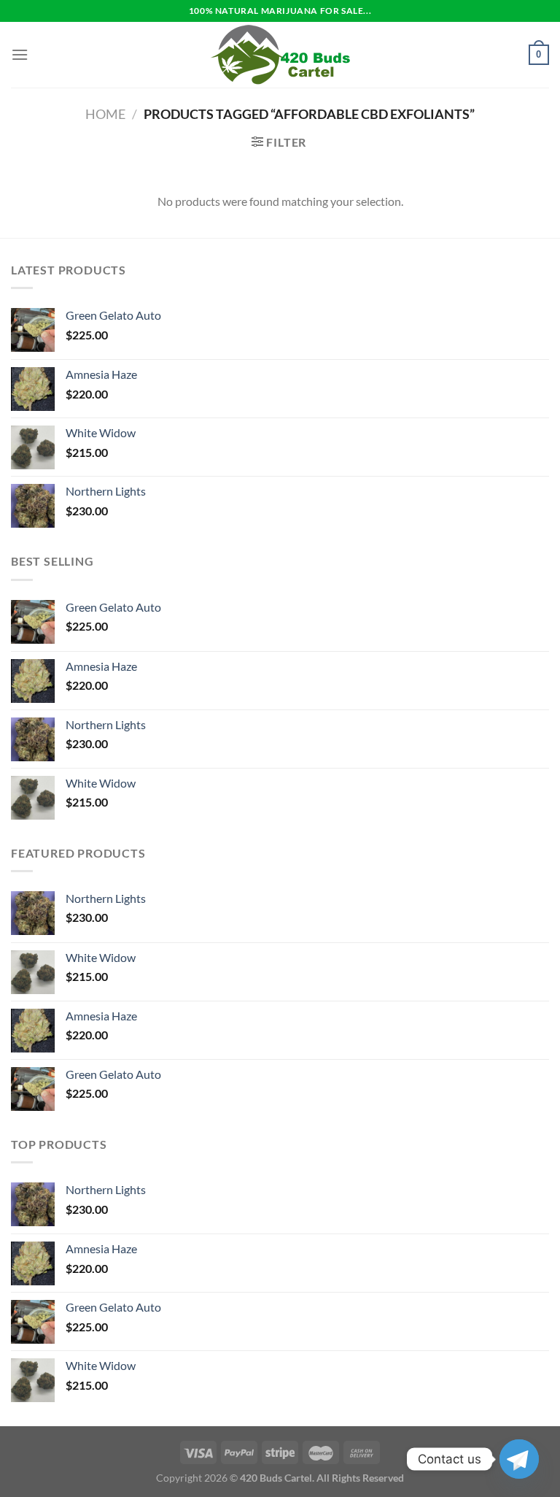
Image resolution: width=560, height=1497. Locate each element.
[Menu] (19, 54)
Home (105, 114)
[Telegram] (519, 1459)
